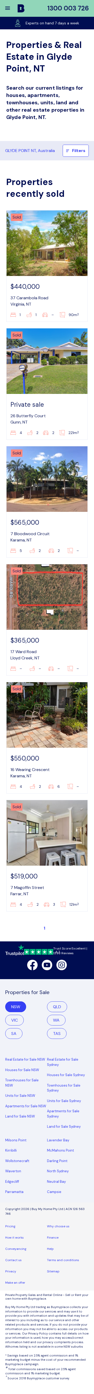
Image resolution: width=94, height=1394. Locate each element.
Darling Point (57, 1161)
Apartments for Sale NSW (25, 1106)
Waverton (13, 1171)
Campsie (54, 1192)
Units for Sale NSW (20, 1095)
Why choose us (58, 1226)
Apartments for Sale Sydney (63, 1114)
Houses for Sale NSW (22, 1070)
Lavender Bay (58, 1140)
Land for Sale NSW (20, 1116)
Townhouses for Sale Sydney (63, 1088)
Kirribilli (11, 1150)
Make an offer (15, 1283)
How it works (14, 1237)
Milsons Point (15, 1140)
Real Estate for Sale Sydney (62, 1062)
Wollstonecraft (17, 1161)
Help (50, 1249)
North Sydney (58, 1171)
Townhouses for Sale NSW (22, 1083)
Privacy (10, 1271)
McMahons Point (60, 1150)
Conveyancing (15, 1249)
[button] (11, 8)
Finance (52, 1237)
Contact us (13, 1260)
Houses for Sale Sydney (66, 1075)
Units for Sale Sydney (64, 1101)
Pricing (10, 1226)
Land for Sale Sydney (64, 1126)
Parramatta (14, 1192)
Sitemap (53, 1271)
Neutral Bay (56, 1181)
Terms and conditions (63, 1260)
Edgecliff (12, 1181)
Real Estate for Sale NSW (25, 1059)
